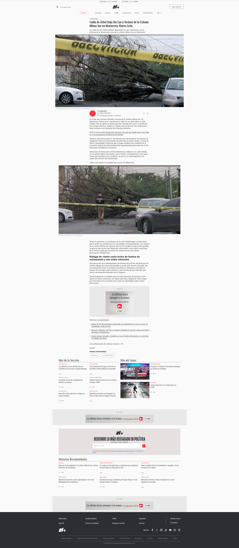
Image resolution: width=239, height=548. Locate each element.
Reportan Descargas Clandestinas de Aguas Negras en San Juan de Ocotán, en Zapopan (118, 481)
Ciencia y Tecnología (92, 523)
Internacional (126, 12)
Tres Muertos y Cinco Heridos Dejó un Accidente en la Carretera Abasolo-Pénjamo (73, 367)
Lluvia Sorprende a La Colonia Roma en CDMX (163, 386)
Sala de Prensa (138, 538)
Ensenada (145, 477)
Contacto (175, 538)
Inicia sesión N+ (176, 7)
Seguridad (142, 518)
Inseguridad (155, 363)
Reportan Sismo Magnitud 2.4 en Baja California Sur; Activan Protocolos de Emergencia (78, 466)
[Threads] (179, 530)
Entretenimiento (148, 12)
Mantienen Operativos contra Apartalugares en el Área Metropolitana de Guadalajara (76, 481)
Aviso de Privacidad (128, 451)
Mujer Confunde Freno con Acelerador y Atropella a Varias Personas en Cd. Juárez (160, 466)
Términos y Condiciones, (118, 451)
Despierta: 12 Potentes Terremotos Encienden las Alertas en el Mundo (165, 367)
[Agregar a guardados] (144, 113)
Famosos (142, 523)
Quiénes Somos (175, 518)
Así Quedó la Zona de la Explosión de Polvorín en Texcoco (71, 381)
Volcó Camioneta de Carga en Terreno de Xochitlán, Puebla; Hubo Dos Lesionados (103, 367)
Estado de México (91, 518)
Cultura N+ (150, 538)
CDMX (116, 12)
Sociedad (98, 12)
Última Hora (63, 377)
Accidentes (63, 363)
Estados (107, 12)
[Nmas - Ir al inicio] (116, 7)
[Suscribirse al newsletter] (144, 446)
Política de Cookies (162, 538)
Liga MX (61, 523)
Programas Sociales (118, 523)
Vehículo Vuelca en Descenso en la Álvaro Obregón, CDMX (103, 381)
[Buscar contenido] (57, 7)
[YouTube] (170, 530)
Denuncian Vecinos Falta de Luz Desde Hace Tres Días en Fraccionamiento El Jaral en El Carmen (119, 133)
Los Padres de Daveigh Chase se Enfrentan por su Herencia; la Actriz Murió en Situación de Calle (119, 466)
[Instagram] (161, 530)
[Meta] (152, 530)
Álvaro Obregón (96, 377)
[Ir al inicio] (62, 530)
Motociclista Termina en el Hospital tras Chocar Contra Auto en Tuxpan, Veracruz (103, 394)
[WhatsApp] (175, 530)
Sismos (61, 462)
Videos (137, 12)
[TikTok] (166, 530)
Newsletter (174, 522)
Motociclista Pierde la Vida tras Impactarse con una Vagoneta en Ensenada (157, 481)
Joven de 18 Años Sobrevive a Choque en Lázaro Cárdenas (72, 394)
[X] (157, 530)
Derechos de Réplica (67, 538)
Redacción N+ (103, 111)
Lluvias (153, 382)
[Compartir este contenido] (147, 113)
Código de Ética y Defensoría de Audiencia (87, 538)
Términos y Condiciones (108, 538)
